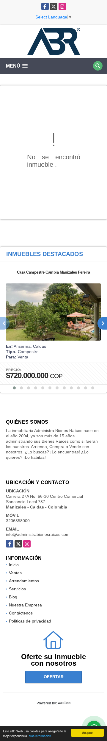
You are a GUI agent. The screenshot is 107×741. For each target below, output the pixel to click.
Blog (13, 597)
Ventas (15, 572)
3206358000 (18, 520)
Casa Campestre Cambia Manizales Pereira (53, 272)
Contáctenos (21, 613)
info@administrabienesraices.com (38, 534)
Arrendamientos (24, 580)
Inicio (14, 564)
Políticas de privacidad (30, 621)
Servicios (17, 588)
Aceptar (87, 732)
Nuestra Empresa (25, 605)
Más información (40, 736)
